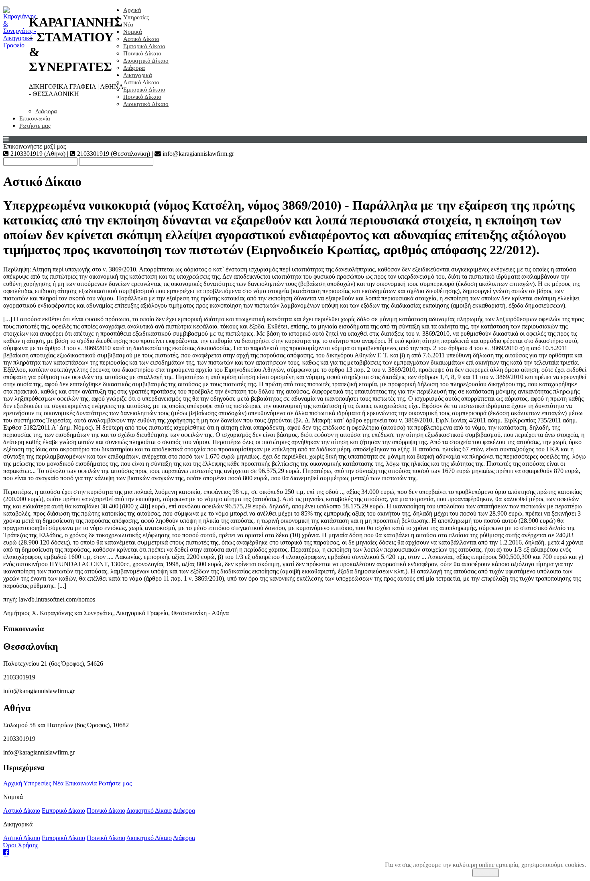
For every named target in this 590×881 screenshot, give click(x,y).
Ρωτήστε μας (35, 125)
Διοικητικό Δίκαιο (146, 60)
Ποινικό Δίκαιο (142, 53)
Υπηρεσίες (136, 17)
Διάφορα (134, 68)
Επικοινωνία (34, 118)
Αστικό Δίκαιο (141, 39)
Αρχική (132, 10)
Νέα (128, 24)
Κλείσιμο (486, 873)
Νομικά (132, 32)
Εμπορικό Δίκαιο (144, 46)
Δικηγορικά (137, 75)
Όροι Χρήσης (20, 845)
